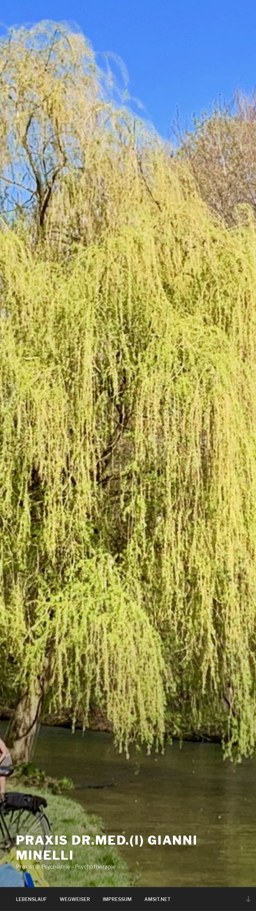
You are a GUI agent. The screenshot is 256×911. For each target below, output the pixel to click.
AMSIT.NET (157, 899)
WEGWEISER (75, 899)
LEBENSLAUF (31, 899)
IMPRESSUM (117, 899)
